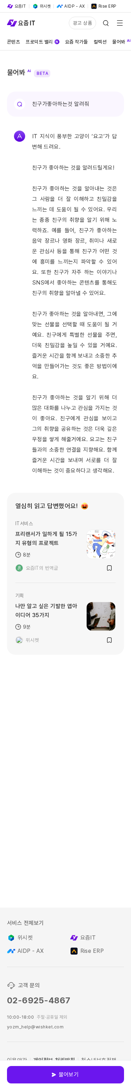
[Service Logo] (21, 23)
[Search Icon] (106, 23)
